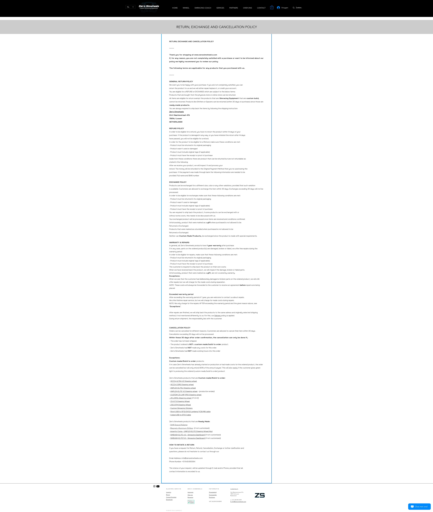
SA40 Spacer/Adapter (179, 425)
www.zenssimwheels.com (205, 55)
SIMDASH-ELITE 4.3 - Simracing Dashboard (187, 435)
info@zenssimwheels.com (192, 458)
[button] (272, 7)
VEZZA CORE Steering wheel (182, 384)
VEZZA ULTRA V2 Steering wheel (183, 381)
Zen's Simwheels (176, 112)
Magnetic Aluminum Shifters (181, 428)
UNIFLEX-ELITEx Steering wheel (183, 388)
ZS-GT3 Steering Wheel (180, 401)
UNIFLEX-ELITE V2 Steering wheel (183, 391)
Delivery (217, 315)
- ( (206, 391)
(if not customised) (201, 428)
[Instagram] (154, 486)
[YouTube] (158, 486)
